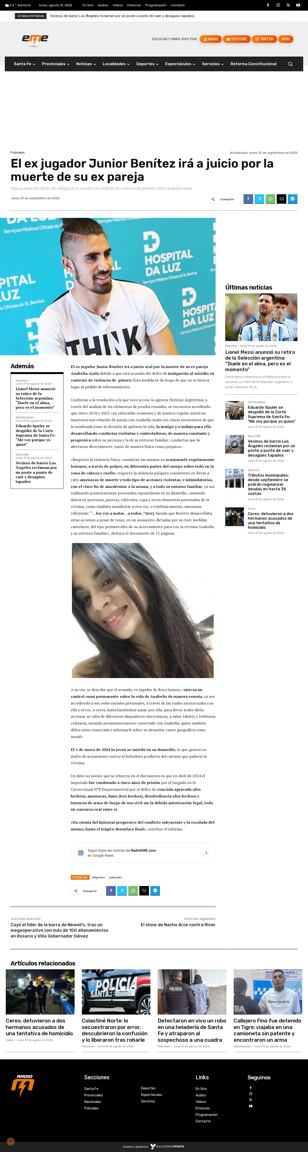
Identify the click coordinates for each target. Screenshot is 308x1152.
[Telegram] (292, 199)
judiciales (115, 877)
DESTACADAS (24, 417)
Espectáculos (242, 1046)
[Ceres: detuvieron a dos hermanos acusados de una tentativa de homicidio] (234, 516)
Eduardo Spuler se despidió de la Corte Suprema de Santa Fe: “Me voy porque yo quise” (36, 435)
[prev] (282, 16)
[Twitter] (288, 5)
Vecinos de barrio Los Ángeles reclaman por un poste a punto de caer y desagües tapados (36, 472)
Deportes (21, 380)
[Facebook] (268, 5)
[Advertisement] (154, 113)
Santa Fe (253, 470)
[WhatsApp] (270, 199)
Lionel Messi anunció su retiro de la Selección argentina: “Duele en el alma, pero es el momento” (35, 398)
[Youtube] (298, 5)
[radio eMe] (44, 1086)
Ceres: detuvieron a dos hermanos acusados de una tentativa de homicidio (271, 520)
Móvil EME (22, 454)
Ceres (251, 508)
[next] (290, 16)
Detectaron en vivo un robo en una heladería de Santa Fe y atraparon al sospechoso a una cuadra (192, 1030)
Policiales (18, 152)
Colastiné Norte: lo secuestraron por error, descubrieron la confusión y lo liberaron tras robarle (115, 1030)
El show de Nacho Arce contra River (178, 924)
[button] (290, 64)
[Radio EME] (35, 39)
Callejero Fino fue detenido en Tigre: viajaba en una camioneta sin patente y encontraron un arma (267, 1030)
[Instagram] (278, 5)
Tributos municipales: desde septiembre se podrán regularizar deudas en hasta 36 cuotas (120, 16)
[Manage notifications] (10, 1141)
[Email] (281, 199)
